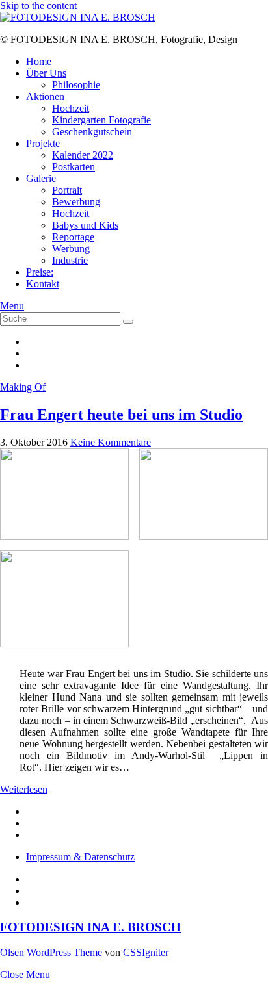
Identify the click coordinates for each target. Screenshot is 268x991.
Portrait (67, 190)
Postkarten (73, 166)
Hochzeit (70, 108)
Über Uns (46, 73)
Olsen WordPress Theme (51, 952)
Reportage (73, 236)
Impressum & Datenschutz (80, 856)
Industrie (70, 260)
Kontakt (42, 283)
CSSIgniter (145, 952)
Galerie (41, 178)
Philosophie (76, 84)
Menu (12, 305)
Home (38, 61)
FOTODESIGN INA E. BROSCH (90, 927)
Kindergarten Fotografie (101, 119)
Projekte (43, 143)
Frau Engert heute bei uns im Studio (121, 414)
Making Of (23, 387)
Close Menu (25, 974)
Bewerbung (76, 201)
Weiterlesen (23, 789)
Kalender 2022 (82, 155)
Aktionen (45, 96)
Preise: (39, 271)
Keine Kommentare (110, 442)
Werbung (71, 248)
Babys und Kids (85, 225)
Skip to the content (38, 5)
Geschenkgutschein (92, 131)
